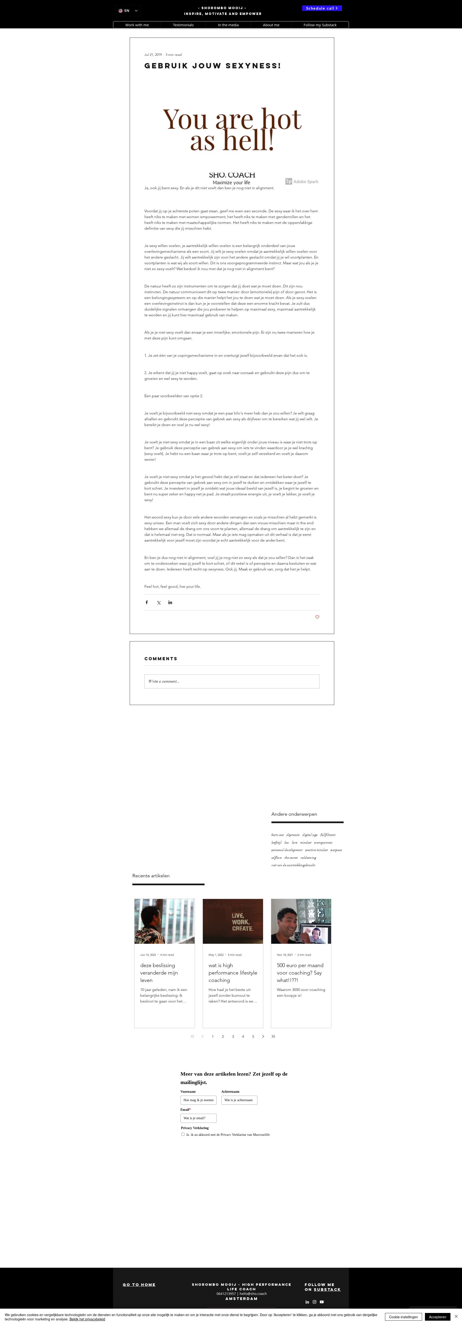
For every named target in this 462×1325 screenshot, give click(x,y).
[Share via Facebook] (146, 602)
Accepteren (437, 1316)
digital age (310, 835)
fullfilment (328, 835)
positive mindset (316, 850)
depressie (293, 835)
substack (327, 1289)
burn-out (277, 835)
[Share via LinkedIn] (170, 602)
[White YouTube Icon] (321, 1301)
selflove (276, 858)
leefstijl (276, 842)
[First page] (192, 1036)
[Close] (456, 1316)
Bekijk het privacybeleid (87, 1319)
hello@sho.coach (253, 1293)
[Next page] (263, 1036)
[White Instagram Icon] (314, 1301)
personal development (286, 850)
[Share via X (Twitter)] (158, 602)
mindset (305, 842)
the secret (291, 858)
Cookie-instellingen (403, 1316)
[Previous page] (202, 1036)
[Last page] (273, 1036)
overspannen (323, 842)
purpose (336, 850)
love (294, 842)
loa (286, 842)
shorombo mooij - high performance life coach (241, 1286)
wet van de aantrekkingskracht (293, 865)
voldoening (308, 858)
